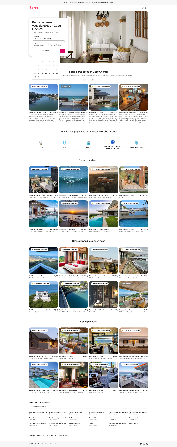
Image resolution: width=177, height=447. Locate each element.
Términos (53, 444)
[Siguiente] (92, 79)
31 (38, 77)
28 (53, 73)
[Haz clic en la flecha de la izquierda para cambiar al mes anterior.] (35, 50)
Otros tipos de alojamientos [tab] (37, 406)
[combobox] (49, 38)
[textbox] (40, 45)
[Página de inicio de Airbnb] (34, 8)
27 (49, 73)
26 (46, 73)
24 (38, 73)
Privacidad (45, 444)
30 (35, 77)
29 (57, 73)
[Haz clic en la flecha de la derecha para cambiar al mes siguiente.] (56, 50)
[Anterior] (84, 79)
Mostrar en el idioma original (104, 2)
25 (42, 73)
